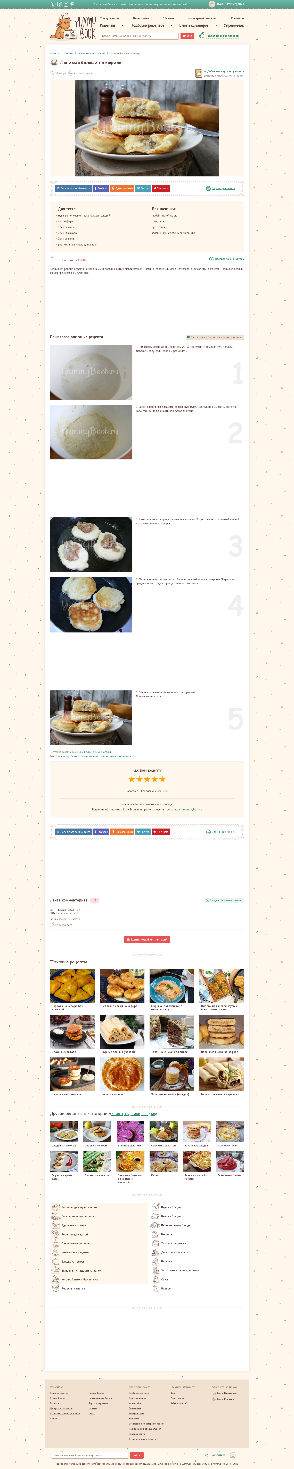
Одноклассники (124, 188)
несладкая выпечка (120, 756)
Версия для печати (223, 188)
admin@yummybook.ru (188, 809)
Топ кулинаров (109, 18)
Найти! (187, 36)
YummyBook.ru (73, 27)
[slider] (147, 779)
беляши (75, 756)
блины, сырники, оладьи (94, 756)
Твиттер (145, 188)
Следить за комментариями (226, 900)
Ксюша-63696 (66, 910)
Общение (168, 18)
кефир (66, 756)
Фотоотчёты (141, 18)
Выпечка (76, 752)
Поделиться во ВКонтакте (75, 188)
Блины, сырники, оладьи (98, 752)
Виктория (67, 260)
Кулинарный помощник (203, 18)
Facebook (103, 188)
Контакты (237, 18)
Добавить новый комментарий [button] (147, 939)
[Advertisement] (147, 303)
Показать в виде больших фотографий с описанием (216, 337)
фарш (59, 756)
